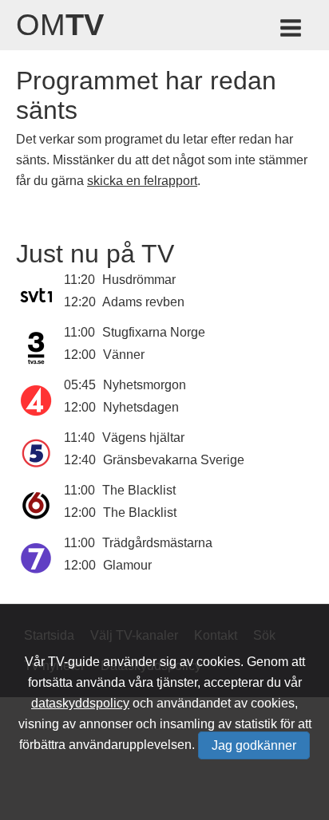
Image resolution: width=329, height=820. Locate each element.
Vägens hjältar (143, 437)
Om (60, 24)
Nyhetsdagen (141, 407)
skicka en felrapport (142, 180)
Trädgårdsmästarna (157, 543)
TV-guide (74, 661)
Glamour (127, 565)
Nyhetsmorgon (144, 385)
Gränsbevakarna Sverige (173, 460)
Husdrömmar (139, 279)
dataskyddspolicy (80, 703)
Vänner (124, 354)
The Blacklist (139, 490)
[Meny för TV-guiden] (292, 30)
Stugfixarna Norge (153, 332)
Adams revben (143, 302)
